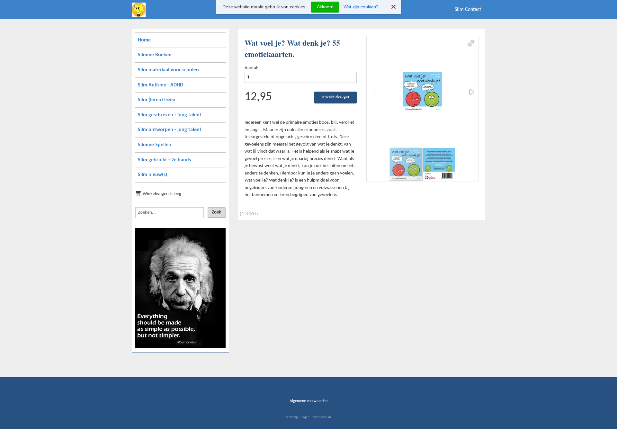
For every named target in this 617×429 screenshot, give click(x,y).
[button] (471, 43)
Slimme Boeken (155, 55)
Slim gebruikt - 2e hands (164, 160)
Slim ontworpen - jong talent (169, 129)
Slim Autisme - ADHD (160, 85)
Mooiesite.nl (322, 417)
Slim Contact (468, 9)
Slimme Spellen (154, 144)
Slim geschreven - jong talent (169, 115)
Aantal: (251, 68)
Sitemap (292, 417)
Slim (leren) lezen (156, 100)
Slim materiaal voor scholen (168, 70)
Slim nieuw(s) (152, 174)
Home (144, 40)
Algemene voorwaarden (308, 401)
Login (305, 417)
